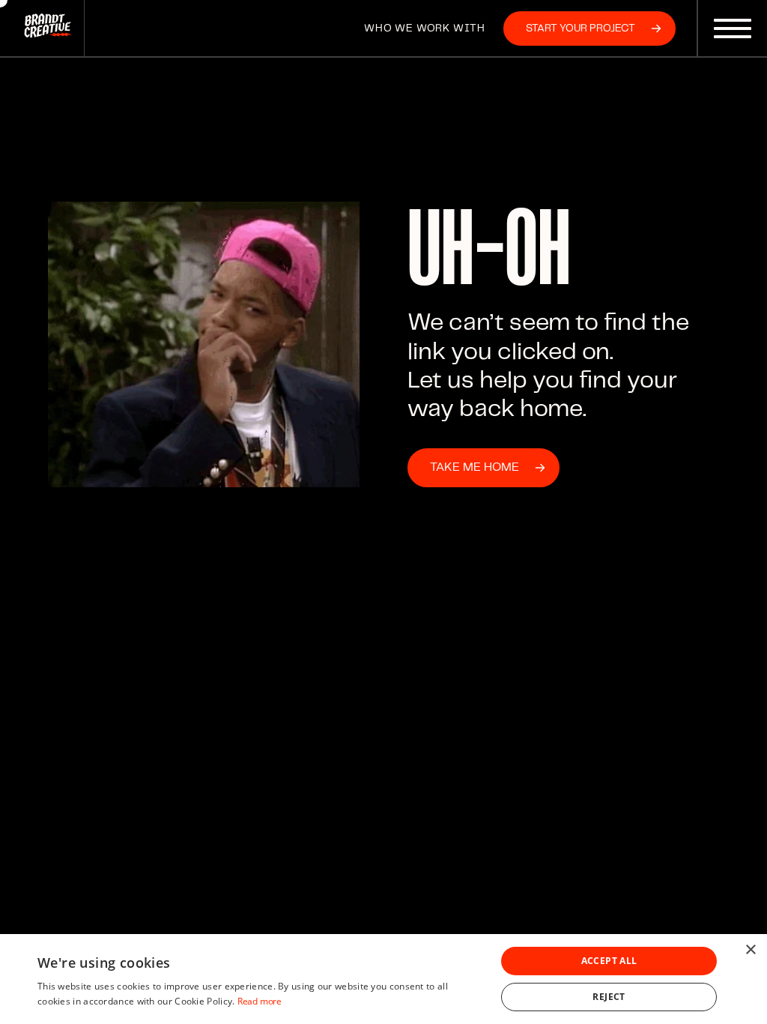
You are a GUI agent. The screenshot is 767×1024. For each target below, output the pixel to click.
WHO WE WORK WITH (424, 28)
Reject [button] (608, 996)
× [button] (750, 950)
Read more (259, 1001)
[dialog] (383, 979)
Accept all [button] (609, 960)
